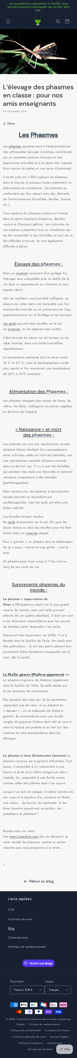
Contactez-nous (18, 937)
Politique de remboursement (27, 947)
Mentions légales (59, 1036)
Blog (11, 928)
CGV (11, 910)
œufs (11, 522)
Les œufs (9, 323)
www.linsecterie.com (23, 836)
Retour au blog (41, 881)
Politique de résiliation (40, 1049)
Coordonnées (54, 1043)
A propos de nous (20, 919)
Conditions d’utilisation (57, 1030)
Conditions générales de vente (29, 1036)
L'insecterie (22, 1019)
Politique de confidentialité (26, 1030)
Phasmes (56, 391)
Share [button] (11, 123)
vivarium (22, 273)
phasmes (15, 146)
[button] (8, 21)
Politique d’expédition (31, 1043)
